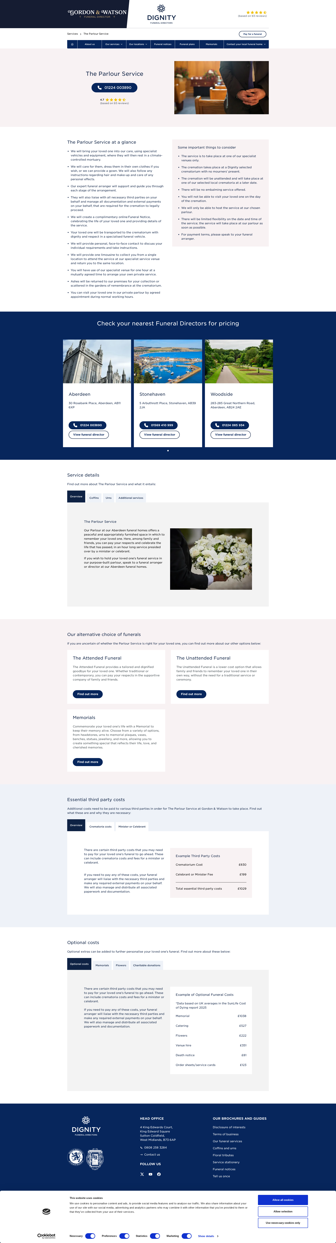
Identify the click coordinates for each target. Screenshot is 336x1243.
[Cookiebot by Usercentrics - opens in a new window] (46, 1236)
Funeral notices (224, 1169)
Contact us (152, 1154)
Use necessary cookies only (283, 1222)
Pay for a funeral (252, 34)
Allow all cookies (282, 1199)
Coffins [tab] (94, 498)
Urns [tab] (108, 498)
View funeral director (88, 434)
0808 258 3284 (155, 1147)
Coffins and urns (224, 1148)
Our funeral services (227, 1141)
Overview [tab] (76, 496)
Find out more (87, 694)
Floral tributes (223, 1155)
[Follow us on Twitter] (142, 1174)
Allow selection (283, 1211)
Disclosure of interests (229, 1127)
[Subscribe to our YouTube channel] (150, 1174)
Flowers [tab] (121, 965)
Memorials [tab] (102, 965)
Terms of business (226, 1134)
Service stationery (226, 1162)
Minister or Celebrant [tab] (132, 826)
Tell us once (221, 1176)
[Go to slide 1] (168, 450)
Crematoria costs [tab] (100, 826)
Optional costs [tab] (79, 964)
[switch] (124, 1236)
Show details (206, 1236)
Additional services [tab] (130, 498)
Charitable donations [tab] (146, 965)
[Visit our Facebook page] (159, 1174)
